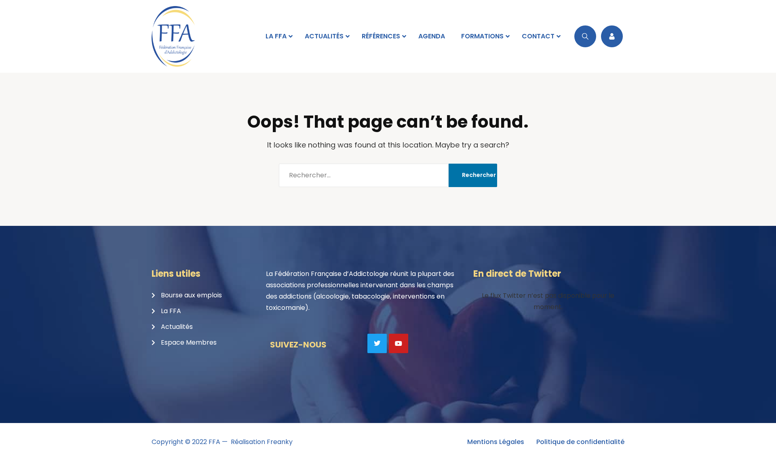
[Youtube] (398, 343)
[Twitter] (377, 343)
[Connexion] (612, 36)
